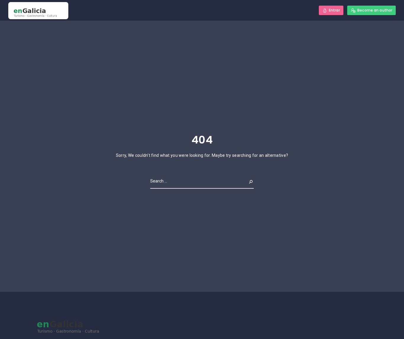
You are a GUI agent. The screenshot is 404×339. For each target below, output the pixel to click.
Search (246, 181)
